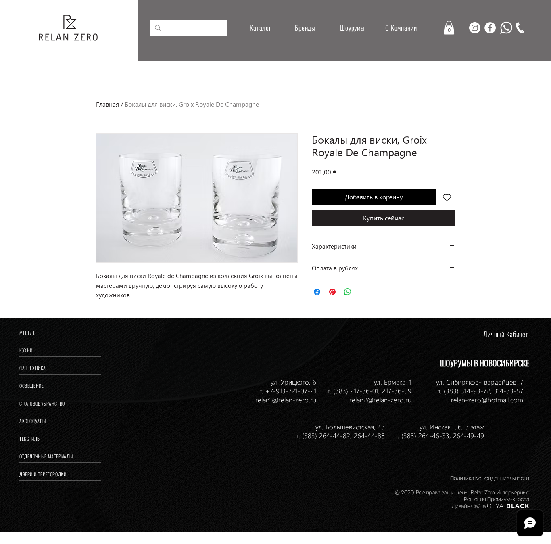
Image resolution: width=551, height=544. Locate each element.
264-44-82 (334, 435)
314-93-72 (475, 390)
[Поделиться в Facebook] (317, 292)
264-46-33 (433, 435)
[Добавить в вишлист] (447, 197)
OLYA (495, 506)
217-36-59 (396, 390)
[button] (449, 27)
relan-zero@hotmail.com (487, 399)
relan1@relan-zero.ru (285, 399)
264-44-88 (369, 435)
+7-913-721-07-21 (290, 390)
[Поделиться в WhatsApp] (348, 292)
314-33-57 (508, 390)
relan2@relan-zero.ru (380, 399)
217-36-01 (364, 390)
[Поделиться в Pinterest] (332, 292)
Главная (107, 104)
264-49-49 (468, 435)
